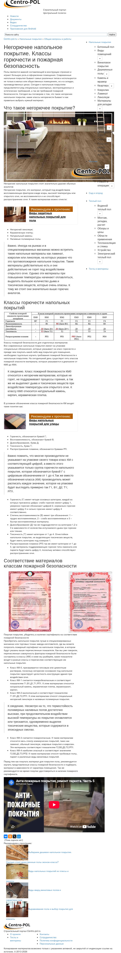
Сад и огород (96, 192)
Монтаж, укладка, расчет (102, 221)
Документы (15, 19)
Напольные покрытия (31, 38)
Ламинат (103, 93)
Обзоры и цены (103, 230)
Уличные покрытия (103, 152)
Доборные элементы (104, 176)
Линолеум (103, 97)
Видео (13, 22)
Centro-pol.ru (10, 38)
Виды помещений (104, 52)
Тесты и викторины (98, 268)
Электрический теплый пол (106, 255)
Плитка (102, 139)
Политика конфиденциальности (56, 940)
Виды (101, 166)
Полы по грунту (103, 145)
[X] (14, 836)
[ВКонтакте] (6, 836)
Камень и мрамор (103, 79)
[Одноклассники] (10, 836)
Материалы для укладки (105, 102)
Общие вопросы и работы (57, 38)
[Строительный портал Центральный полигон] (22, 3)
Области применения (105, 237)
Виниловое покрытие (104, 64)
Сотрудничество (18, 25)
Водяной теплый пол (104, 207)
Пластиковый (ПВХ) (105, 133)
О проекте (15, 934)
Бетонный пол (106, 47)
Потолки (93, 161)
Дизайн (102, 171)
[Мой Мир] (19, 836)
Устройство (104, 250)
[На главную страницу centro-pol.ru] (17, 926)
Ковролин (103, 90)
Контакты (44, 934)
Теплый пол (95, 200)
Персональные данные (52, 943)
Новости (14, 16)
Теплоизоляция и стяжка (107, 244)
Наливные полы (104, 114)
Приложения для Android (23, 28)
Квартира (103, 85)
